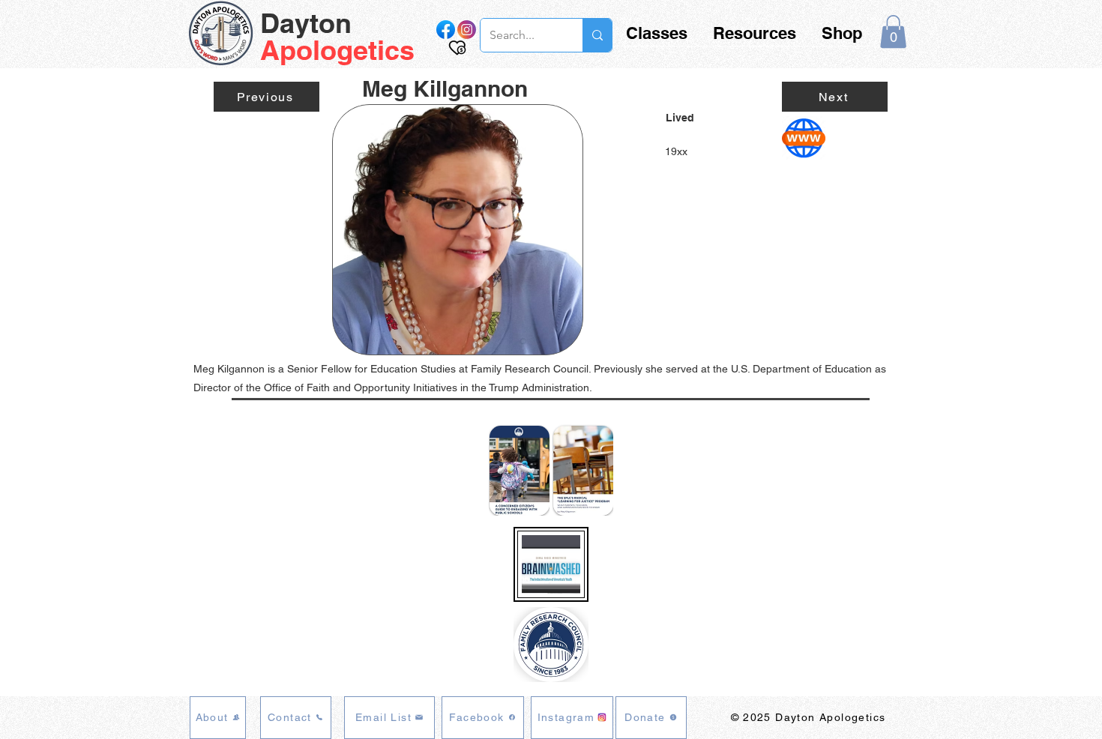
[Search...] (597, 35)
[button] (893, 31)
